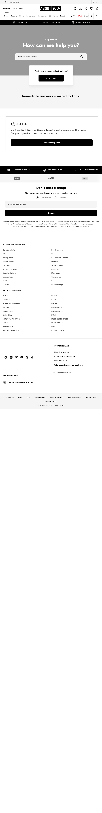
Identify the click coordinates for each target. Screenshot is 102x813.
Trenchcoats (56, 334)
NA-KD (54, 353)
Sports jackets (9, 307)
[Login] (80, 8)
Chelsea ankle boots (59, 315)
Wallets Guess (57, 323)
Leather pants (57, 307)
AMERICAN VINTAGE (11, 376)
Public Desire (56, 365)
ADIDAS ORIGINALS (11, 388)
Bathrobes (7, 338)
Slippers (6, 323)
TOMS (5, 380)
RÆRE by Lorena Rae (11, 361)
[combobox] (51, 56)
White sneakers (57, 311)
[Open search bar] (96, 16)
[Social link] (5, 414)
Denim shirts (56, 327)
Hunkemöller (8, 369)
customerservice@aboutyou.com (25, 284)
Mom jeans (55, 330)
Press (20, 455)
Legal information (74, 455)
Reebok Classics (57, 388)
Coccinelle (55, 357)
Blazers (6, 311)
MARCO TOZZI (57, 369)
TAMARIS (7, 357)
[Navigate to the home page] (18, 405)
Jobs (28, 455)
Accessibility (91, 455)
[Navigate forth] (91, 16)
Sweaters (55, 338)
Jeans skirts (8, 334)
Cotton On (7, 365)
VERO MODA (8, 384)
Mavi (53, 384)
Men (15, 8)
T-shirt (6, 342)
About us (10, 455)
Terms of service (56, 455)
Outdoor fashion (10, 327)
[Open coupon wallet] (74, 8)
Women (6, 8)
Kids (21, 8)
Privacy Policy (12, 281)
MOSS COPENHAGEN (60, 376)
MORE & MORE (57, 380)
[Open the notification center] (86, 8)
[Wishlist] (91, 8)
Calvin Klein (7, 372)
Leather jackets (9, 330)
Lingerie (54, 319)
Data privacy (40, 455)
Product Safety (51, 459)
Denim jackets (8, 319)
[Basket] (97, 8)
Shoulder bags (57, 342)
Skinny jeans (8, 315)
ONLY (5, 353)
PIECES (54, 361)
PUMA (53, 372)
